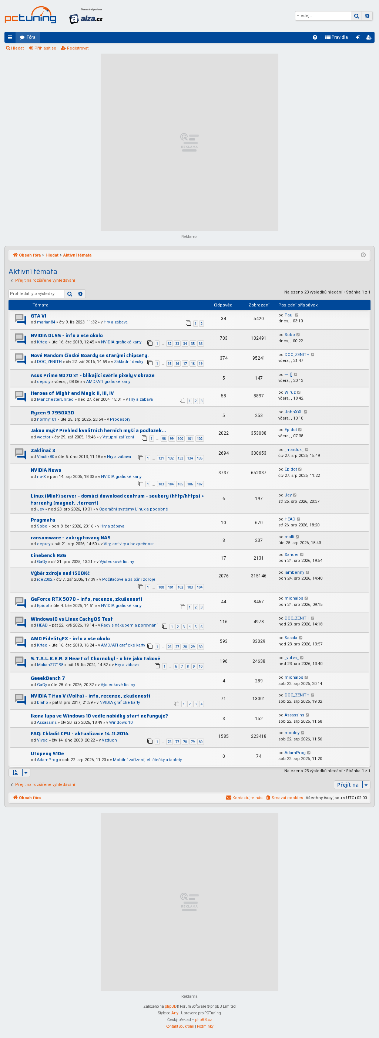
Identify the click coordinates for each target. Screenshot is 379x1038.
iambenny (294, 572)
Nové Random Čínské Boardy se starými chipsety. (90, 355)
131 (161, 458)
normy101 (46, 419)
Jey (40, 509)
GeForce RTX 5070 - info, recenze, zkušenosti (86, 599)
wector (43, 437)
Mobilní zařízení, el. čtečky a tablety (147, 759)
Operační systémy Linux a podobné (133, 509)
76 (169, 741)
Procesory (120, 419)
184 (171, 484)
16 (177, 363)
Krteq (42, 342)
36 (200, 343)
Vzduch (109, 740)
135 (199, 458)
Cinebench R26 (48, 555)
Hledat (17, 48)
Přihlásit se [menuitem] (359, 39)
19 (200, 363)
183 (161, 484)
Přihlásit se (45, 48)
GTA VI (38, 316)
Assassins (47, 722)
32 (169, 343)
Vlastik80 (45, 456)
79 (193, 741)
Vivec (42, 740)
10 (200, 666)
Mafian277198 (50, 664)
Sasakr (291, 637)
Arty (174, 1013)
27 (177, 646)
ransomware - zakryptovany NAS (71, 538)
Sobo (290, 334)
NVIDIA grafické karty (121, 342)
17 (185, 363)
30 (200, 646)
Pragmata (43, 520)
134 (190, 458)
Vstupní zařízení (118, 437)
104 (199, 587)
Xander (292, 554)
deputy (43, 381)
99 (172, 438)
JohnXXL (293, 412)
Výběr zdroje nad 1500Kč (60, 573)
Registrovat (77, 48)
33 (177, 343)
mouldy (292, 732)
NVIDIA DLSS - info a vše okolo (67, 335)
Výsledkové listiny (117, 561)
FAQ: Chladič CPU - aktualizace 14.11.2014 (80, 733)
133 (180, 458)
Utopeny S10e (47, 753)
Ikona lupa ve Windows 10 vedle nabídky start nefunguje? (99, 716)
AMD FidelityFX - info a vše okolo (70, 638)
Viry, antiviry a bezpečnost (129, 544)
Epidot (291, 429)
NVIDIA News (46, 470)
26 (169, 646)
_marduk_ (294, 449)
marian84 (46, 322)
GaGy (42, 561)
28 (185, 646)
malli (289, 537)
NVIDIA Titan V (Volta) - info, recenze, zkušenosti (90, 696)
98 (164, 438)
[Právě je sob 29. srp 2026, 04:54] (363, 255)
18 (193, 363)
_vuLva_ (292, 657)
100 (180, 438)
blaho (42, 702)
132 (171, 458)
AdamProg (47, 759)
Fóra (31, 37)
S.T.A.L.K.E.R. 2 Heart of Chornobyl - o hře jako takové (95, 658)
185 (180, 484)
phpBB (171, 1006)
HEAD (290, 519)
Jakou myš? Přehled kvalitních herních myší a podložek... (98, 430)
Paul (289, 315)
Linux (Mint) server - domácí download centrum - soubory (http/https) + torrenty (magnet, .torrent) (117, 499)
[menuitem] (315, 37)
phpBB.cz (203, 1020)
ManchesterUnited (55, 399)
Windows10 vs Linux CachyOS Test (72, 619)
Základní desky (128, 361)
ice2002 (44, 579)
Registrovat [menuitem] (370, 39)
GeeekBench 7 (48, 678)
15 (169, 363)
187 (199, 484)
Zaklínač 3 (43, 450)
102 (199, 438)
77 (177, 741)
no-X (41, 476)
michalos (294, 598)
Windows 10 (121, 722)
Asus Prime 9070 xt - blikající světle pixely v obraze (93, 375)
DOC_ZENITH (49, 361)
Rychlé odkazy (11, 39)
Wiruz (290, 392)
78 (185, 741)
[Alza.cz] (85, 16)
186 (190, 484)
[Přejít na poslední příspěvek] (297, 315)
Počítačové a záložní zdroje (128, 579)
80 (200, 741)
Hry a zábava (116, 322)
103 (190, 587)
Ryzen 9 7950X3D (52, 413)
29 (193, 646)
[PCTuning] (30, 15)
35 (193, 343)
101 (190, 438)
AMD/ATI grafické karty (108, 381)
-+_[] (288, 374)
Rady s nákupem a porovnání (129, 625)
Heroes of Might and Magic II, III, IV (72, 393)
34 (185, 343)
